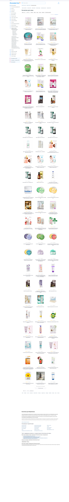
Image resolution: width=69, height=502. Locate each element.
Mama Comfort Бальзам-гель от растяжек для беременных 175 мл (40, 91)
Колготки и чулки (14, 41)
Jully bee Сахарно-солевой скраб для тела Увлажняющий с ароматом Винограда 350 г (40, 260)
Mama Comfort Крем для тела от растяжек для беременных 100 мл (40, 44)
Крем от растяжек (14, 30)
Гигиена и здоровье (14, 20)
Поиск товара (22, 3)
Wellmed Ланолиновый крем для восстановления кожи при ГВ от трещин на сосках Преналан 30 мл (28, 60)
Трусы (22, 429)
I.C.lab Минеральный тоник (40, 306)
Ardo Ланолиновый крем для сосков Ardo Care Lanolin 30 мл (53, 368)
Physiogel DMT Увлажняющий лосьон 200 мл (40, 122)
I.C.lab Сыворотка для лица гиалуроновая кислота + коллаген (28, 228)
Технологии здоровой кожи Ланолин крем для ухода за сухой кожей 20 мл (53, 75)
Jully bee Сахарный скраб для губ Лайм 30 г (40, 197)
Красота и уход (14, 38)
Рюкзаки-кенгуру (14, 39)
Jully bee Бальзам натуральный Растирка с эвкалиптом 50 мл (28, 260)
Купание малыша (13, 25)
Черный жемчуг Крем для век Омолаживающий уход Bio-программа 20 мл (40, 292)
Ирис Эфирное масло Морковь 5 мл (28, 137)
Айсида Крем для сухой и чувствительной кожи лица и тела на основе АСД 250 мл (28, 167)
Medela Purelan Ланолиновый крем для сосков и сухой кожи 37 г (40, 322)
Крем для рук (14, 32)
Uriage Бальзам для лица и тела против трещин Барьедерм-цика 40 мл (28, 197)
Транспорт (12, 11)
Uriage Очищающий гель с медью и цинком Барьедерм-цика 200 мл (53, 383)
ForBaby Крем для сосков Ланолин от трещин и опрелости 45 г (53, 167)
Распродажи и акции (14, 58)
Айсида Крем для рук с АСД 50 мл (40, 151)
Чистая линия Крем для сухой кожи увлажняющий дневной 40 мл (53, 228)
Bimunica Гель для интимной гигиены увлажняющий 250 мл (40, 337)
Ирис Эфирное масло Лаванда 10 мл (28, 182)
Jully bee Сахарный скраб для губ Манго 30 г (53, 197)
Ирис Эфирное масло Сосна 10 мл (52, 137)
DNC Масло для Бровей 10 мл (40, 106)
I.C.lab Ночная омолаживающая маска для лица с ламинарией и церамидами (40, 29)
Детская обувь (13, 14)
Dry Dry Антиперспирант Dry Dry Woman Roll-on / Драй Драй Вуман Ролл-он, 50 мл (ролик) (40, 276)
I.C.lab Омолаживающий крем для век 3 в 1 (40, 213)
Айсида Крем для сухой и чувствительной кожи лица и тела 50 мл (53, 152)
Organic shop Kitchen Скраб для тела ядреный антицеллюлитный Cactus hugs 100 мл (28, 76)
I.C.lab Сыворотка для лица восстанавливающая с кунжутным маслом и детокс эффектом (53, 213)
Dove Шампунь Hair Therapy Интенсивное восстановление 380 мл (53, 182)
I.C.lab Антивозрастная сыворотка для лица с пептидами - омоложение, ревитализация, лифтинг (40, 76)
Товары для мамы (13, 28)
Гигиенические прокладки (15, 37)
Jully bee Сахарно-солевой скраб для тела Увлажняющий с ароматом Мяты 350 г (53, 260)
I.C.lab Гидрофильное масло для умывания (53, 60)
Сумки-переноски (14, 42)
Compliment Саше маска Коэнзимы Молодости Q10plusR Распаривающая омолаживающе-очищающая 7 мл (28, 368)
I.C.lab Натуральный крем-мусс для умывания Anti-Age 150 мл (41, 383)
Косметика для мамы (15, 29)
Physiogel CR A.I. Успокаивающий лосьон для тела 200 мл (28, 122)
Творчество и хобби (14, 51)
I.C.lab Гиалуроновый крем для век (28, 352)
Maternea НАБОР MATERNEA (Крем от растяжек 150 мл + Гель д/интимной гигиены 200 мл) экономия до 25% (53, 92)
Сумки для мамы (36, 428)
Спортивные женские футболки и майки (27, 430)
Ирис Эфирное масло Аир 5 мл (40, 137)
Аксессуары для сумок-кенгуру (38, 430)
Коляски (12, 8)
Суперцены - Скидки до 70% (15, 60)
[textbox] (33, 3)
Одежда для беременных (15, 40)
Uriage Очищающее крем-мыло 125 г (52, 306)
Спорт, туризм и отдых (14, 17)
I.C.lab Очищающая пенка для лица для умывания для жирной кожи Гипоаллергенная (53, 45)
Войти (58, 3)
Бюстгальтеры (49, 428)
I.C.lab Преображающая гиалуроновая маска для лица (28, 383)
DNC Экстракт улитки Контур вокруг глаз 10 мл (53, 107)
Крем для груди (14, 33)
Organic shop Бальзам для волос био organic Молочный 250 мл (40, 353)
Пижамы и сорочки (36, 429)
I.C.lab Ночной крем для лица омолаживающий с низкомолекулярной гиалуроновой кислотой (28, 213)
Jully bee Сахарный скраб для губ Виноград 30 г (28, 244)
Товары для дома (13, 54)
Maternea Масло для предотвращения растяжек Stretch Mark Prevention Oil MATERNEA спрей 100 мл (28, 107)
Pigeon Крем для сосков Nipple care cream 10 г (28, 322)
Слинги (48, 426)
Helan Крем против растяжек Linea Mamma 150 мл (28, 337)
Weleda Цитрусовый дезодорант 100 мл (52, 321)
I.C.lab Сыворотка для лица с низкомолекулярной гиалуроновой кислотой (53, 337)
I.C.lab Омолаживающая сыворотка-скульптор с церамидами (28, 307)
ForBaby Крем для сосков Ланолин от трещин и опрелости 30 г (40, 167)
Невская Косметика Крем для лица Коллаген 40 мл (28, 275)
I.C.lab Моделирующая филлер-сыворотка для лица (28, 29)
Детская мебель (13, 5)
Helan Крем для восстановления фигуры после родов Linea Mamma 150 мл (53, 353)
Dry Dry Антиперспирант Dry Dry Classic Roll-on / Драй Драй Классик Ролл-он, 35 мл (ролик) (40, 229)
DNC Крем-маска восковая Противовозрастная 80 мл (28, 44)
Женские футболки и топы (50, 429)
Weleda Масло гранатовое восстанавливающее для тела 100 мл (40, 368)
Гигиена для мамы (14, 36)
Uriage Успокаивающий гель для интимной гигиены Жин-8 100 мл (53, 275)
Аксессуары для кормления (15, 23)
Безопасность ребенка (14, 26)
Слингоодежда (24, 428)
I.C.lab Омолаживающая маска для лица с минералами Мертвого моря (53, 29)
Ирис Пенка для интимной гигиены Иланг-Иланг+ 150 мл (28, 152)
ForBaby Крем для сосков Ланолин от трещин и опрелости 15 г (28, 91)
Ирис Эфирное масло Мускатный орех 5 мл (53, 122)
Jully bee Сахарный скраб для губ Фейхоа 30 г (40, 244)
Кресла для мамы (49, 427)
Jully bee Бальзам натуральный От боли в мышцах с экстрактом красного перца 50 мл (53, 245)
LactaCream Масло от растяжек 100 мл (40, 59)
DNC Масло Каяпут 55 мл (40, 182)
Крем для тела (14, 31)
